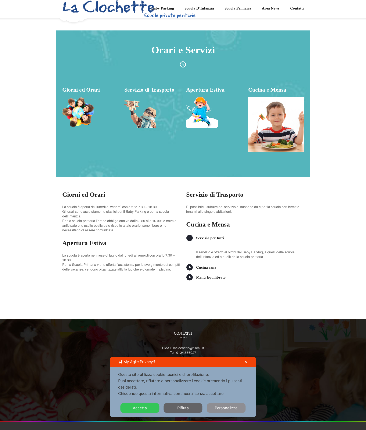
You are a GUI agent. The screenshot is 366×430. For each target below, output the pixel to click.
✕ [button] (246, 362)
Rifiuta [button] (183, 408)
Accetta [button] (140, 408)
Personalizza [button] (226, 408)
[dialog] (183, 387)
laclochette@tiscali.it (188, 347)
